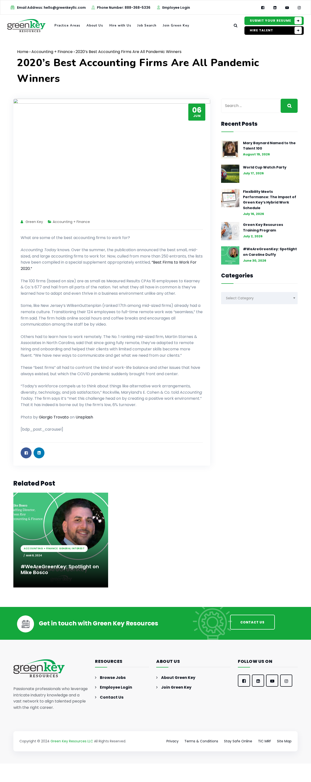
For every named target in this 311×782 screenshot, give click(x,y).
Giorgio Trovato (54, 417)
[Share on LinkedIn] (39, 452)
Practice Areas (67, 25)
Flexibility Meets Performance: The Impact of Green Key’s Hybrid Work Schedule (269, 199)
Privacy (172, 741)
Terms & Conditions (201, 741)
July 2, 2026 (253, 236)
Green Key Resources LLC (72, 741)
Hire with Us (120, 25)
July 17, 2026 (253, 173)
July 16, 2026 (253, 214)
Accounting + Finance (52, 51)
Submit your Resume (270, 20)
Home (22, 51)
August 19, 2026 (256, 154)
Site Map (284, 741)
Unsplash (84, 417)
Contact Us (111, 697)
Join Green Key (176, 25)
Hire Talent (261, 30)
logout (119, 779)
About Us (94, 25)
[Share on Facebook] (26, 452)
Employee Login (176, 7)
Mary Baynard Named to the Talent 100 (269, 146)
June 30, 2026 (254, 260)
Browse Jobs (113, 677)
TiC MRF (264, 741)
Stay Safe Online (238, 741)
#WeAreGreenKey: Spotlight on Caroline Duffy (270, 252)
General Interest (72, 548)
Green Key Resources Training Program (263, 227)
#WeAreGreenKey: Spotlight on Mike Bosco (60, 569)
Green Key (34, 221)
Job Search (146, 25)
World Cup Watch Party (264, 167)
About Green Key (178, 677)
